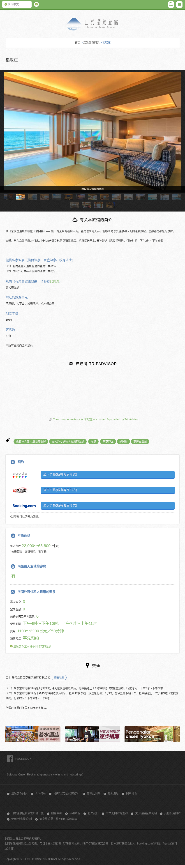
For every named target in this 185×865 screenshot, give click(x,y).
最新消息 (113, 793)
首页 (77, 42)
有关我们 (93, 813)
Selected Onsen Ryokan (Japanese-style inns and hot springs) (45, 774)
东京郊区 (108, 441)
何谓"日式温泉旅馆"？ (66, 793)
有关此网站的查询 (117, 813)
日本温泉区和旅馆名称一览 (27, 813)
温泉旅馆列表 (91, 42)
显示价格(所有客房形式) (60, 474)
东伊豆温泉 (140, 441)
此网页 (54, 281)
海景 (93, 441)
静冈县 (123, 441)
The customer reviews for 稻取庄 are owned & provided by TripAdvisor (96, 419)
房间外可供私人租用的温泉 (68, 441)
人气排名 (40, 793)
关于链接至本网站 (146, 813)
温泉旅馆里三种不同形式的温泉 (32, 646)
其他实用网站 (172, 813)
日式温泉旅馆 (92, 24)
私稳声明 (74, 813)
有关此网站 (93, 793)
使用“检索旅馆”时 (21, 819)
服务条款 (56, 813)
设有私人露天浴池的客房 (31, 441)
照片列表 (131, 793)
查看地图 (59, 677)
